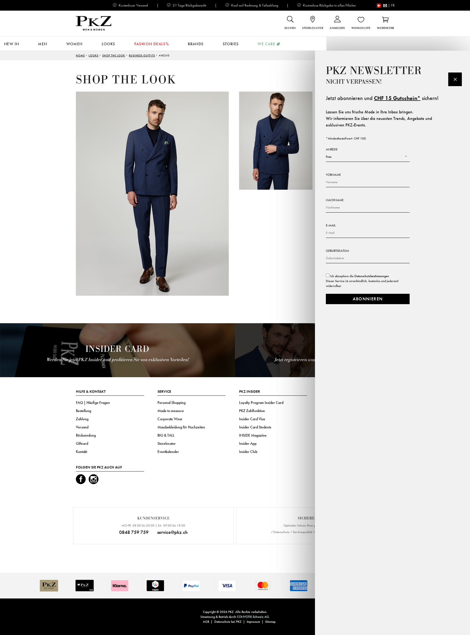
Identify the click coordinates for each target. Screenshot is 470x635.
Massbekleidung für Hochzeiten (181, 427)
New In (11, 43)
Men (42, 43)
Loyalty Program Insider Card (261, 402)
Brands (195, 43)
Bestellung (83, 410)
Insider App (247, 443)
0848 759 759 (134, 532)
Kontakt (81, 451)
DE (385, 5)
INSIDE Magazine (253, 435)
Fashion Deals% (151, 43)
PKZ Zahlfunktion (252, 410)
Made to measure (170, 410)
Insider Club (248, 451)
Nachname (335, 200)
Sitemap (270, 621)
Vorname (333, 175)
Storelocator (166, 443)
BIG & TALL (166, 435)
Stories (231, 43)
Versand (82, 427)
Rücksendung (86, 435)
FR (393, 5)
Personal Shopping (171, 402)
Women (74, 43)
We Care (266, 43)
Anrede (332, 149)
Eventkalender (168, 451)
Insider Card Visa (252, 418)
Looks (108, 43)
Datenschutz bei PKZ (228, 621)
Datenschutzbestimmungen (371, 276)
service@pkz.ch (172, 532)
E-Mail (331, 225)
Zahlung (82, 418)
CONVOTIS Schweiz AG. (253, 617)
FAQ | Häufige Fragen (93, 402)
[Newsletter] (455, 79)
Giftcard (82, 443)
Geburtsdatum (337, 251)
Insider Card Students (255, 427)
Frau (329, 157)
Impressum (253, 621)
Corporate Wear (170, 418)
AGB (206, 621)
